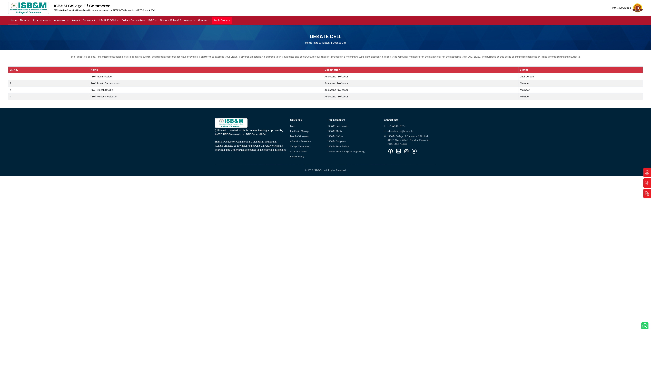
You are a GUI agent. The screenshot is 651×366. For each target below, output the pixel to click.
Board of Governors (299, 136)
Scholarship (89, 20)
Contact (203, 20)
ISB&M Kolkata (335, 136)
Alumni (76, 20)
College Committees (133, 20)
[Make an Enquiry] (647, 172)
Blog (292, 126)
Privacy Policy (297, 156)
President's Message (299, 131)
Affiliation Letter (298, 151)
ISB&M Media (335, 131)
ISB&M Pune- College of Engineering (346, 151)
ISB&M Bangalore (337, 141)
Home (13, 20)
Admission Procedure (300, 141)
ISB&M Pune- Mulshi (338, 146)
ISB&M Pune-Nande (338, 126)
